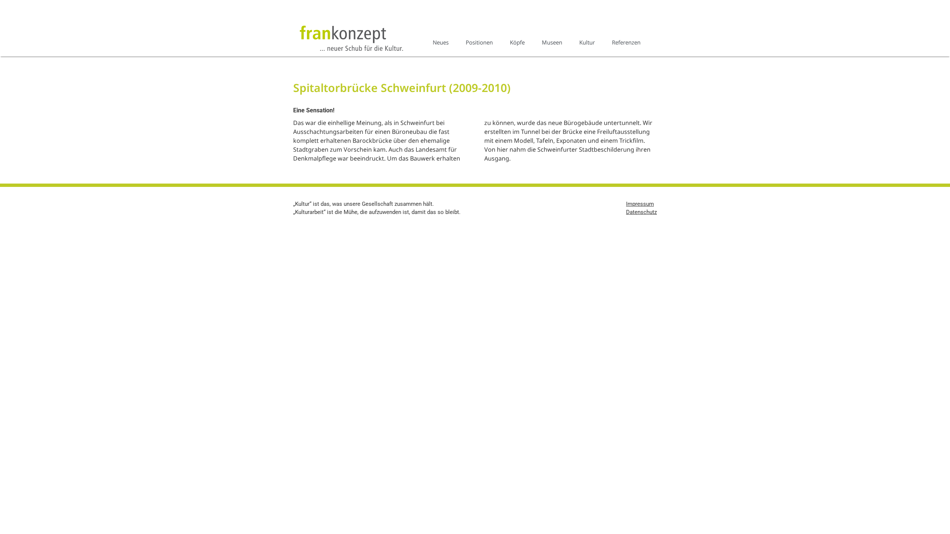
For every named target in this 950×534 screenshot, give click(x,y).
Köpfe (517, 42)
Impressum (640, 204)
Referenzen (626, 42)
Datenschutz (641, 212)
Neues (441, 42)
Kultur (587, 42)
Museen (552, 42)
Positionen (479, 42)
